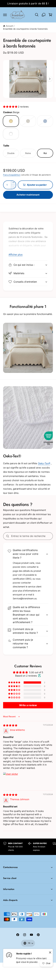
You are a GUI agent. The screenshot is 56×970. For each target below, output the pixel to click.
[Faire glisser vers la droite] (49, 78)
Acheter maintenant (28, 194)
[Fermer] (50, 952)
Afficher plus (16, 254)
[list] (28, 847)
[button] (5, 14)
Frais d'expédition (11, 175)
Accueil (9, 26)
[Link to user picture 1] (10, 779)
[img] (10, 725)
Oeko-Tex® (44, 463)
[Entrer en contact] (43, 14)
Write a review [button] (28, 705)
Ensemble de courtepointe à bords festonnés (25, 29)
